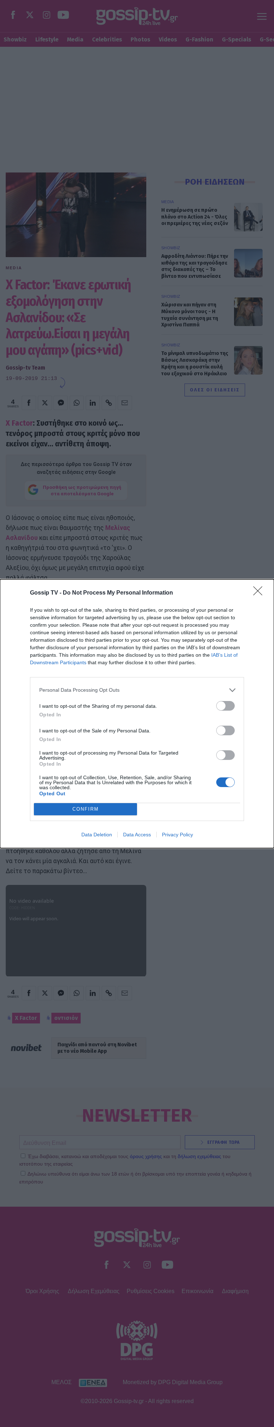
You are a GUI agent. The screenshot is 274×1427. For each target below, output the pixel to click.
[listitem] (137, 690)
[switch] (225, 706)
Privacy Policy (177, 834)
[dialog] (137, 713)
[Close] (260, 593)
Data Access (137, 834)
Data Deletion (96, 834)
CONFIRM (85, 809)
